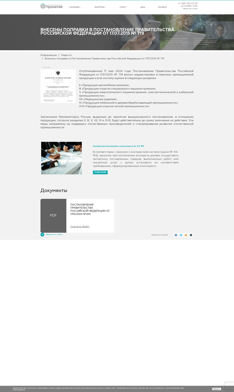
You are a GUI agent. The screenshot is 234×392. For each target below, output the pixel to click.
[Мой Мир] (191, 235)
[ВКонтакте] (176, 235)
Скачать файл (79, 226)
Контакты (162, 7)
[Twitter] (181, 235)
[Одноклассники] (186, 235)
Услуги (123, 7)
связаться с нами (190, 8)
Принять (216, 389)
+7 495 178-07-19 (187, 3)
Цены (143, 7)
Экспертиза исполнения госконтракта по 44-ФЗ (118, 146)
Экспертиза (100, 7)
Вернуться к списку (54, 234)
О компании (74, 7)
